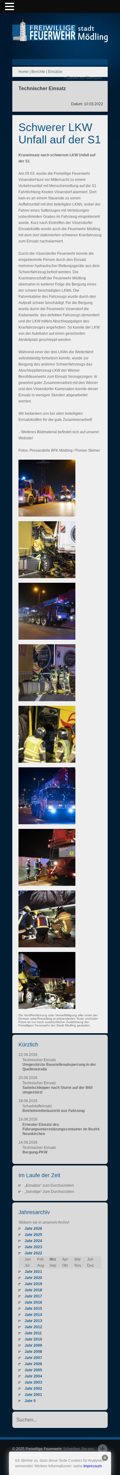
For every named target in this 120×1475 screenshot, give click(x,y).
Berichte (38, 72)
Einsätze (55, 72)
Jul (27, 1265)
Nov (77, 1265)
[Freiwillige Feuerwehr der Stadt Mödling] (60, 36)
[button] (10, 6)
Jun (90, 1259)
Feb (40, 1259)
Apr (65, 1259)
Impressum (92, 1466)
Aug (40, 1265)
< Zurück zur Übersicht (83, 78)
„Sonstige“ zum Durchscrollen (49, 1191)
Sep (53, 1265)
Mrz (53, 1259)
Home (23, 72)
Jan (28, 1259)
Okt (65, 1265)
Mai (77, 1259)
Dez (90, 1265)
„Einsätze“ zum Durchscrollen (49, 1185)
